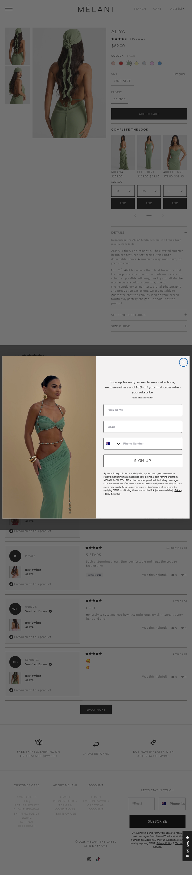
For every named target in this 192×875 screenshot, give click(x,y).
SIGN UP (143, 461)
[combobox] (112, 444)
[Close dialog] (183, 362)
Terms (116, 493)
